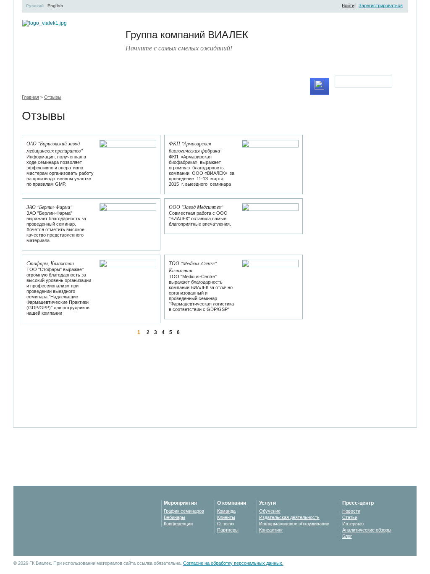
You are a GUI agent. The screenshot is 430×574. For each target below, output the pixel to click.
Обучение (270, 510)
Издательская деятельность (289, 517)
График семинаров (184, 510)
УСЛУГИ (166, 86)
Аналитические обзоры (366, 529)
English (55, 5)
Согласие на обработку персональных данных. (233, 563)
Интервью (353, 523)
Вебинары (174, 517)
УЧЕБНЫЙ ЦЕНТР (82, 86)
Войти (348, 5)
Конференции (178, 523)
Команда (226, 510)
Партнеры (228, 529)
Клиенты (226, 517)
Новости (351, 510)
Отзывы (52, 97)
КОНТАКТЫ (291, 86)
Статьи (349, 517)
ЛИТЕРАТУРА (131, 86)
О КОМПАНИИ (250, 86)
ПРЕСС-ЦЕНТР (204, 86)
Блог (347, 536)
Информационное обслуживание (294, 523)
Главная (30, 97)
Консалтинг (271, 529)
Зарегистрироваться (381, 5)
